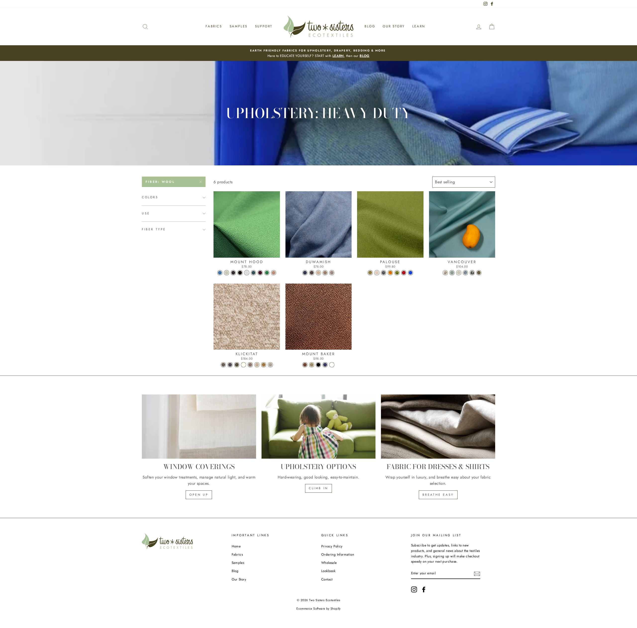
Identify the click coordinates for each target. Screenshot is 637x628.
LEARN (338, 55)
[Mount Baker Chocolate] (305, 364)
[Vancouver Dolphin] (465, 272)
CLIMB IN (318, 488)
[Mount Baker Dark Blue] (325, 364)
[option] (318, 53)
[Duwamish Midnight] (305, 272)
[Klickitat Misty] (223, 364)
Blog (370, 26)
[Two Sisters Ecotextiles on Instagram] (414, 589)
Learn (418, 26)
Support (263, 26)
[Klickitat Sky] (230, 364)
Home (236, 546)
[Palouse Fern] (397, 272)
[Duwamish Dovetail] (331, 272)
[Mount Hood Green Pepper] (267, 272)
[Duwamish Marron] (325, 272)
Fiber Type (154, 229)
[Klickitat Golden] (263, 364)
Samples (239, 26)
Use (146, 213)
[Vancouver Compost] (479, 272)
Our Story (394, 26)
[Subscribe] (477, 573)
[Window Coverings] (199, 426)
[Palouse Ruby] (403, 272)
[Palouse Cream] (376, 272)
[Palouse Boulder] (370, 272)
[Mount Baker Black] (318, 364)
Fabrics (214, 26)
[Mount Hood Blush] (273, 272)
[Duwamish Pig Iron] (311, 272)
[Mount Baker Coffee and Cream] (311, 364)
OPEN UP (198, 494)
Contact (327, 579)
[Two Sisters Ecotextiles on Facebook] (424, 589)
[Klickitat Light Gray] (250, 364)
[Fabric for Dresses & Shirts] (438, 426)
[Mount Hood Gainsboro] (246, 272)
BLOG (365, 55)
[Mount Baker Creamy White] (331, 364)
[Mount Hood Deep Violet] (260, 272)
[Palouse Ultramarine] (410, 272)
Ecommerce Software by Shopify (318, 608)
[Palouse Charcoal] (383, 272)
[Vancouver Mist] (472, 272)
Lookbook (328, 570)
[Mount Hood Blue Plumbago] (253, 272)
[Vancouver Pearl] (458, 272)
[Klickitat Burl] (270, 364)
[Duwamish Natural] (318, 272)
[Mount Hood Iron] (233, 272)
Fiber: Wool (160, 182)
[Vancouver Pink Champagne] (445, 272)
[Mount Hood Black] (240, 272)
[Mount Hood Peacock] (219, 272)
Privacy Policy (332, 546)
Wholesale (329, 562)
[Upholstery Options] (319, 426)
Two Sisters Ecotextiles (324, 600)
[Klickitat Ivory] (243, 364)
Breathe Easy (438, 494)
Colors (150, 197)
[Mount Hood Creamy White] (226, 272)
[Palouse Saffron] (390, 272)
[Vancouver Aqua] (452, 272)
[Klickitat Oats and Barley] (257, 364)
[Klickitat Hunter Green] (236, 364)
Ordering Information (337, 554)
